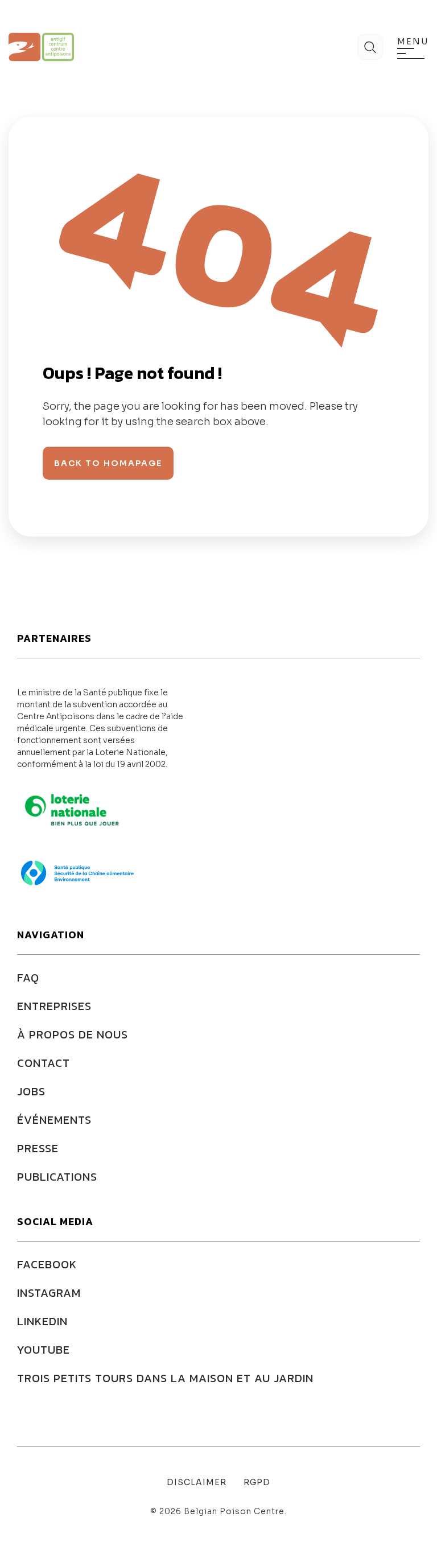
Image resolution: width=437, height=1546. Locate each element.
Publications (57, 1176)
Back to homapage (108, 463)
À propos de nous (72, 1034)
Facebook (47, 1264)
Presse (38, 1148)
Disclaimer (196, 1482)
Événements (54, 1119)
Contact (43, 1062)
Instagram (49, 1292)
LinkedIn (42, 1321)
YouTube (43, 1349)
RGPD (257, 1482)
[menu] (410, 53)
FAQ (28, 977)
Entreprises (54, 1006)
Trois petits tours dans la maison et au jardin (165, 1378)
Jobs (31, 1091)
